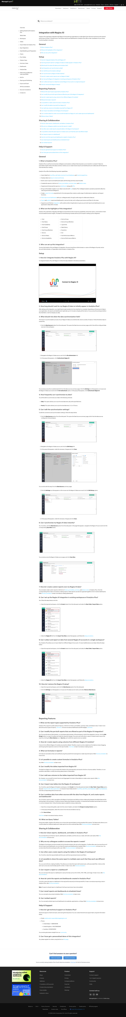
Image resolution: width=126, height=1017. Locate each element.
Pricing (93, 8)
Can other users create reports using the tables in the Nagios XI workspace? (60, 128)
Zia (71, 188)
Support (99, 8)
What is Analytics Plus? (46, 47)
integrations (57, 203)
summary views (72, 183)
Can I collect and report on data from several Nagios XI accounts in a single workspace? (63, 81)
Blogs (41, 975)
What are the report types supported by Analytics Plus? (55, 91)
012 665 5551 (78, 4)
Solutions (73, 8)
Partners (107, 4)
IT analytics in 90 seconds (47, 984)
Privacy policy (72, 1006)
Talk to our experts (55, 957)
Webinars (42, 981)
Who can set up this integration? (49, 52)
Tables (21, 41)
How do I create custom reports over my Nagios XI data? (55, 76)
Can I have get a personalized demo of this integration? (55, 152)
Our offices (64, 1009)
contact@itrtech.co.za (89, 4)
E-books (42, 978)
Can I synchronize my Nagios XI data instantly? (52, 73)
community (63, 932)
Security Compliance (25, 89)
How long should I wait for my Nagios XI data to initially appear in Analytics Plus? (61, 62)
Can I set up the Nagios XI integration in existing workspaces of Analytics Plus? (60, 79)
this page (66, 939)
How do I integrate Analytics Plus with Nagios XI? (53, 60)
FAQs (90, 984)
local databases (92, 788)
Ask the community (70, 957)
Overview (58, 8)
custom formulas (49, 193)
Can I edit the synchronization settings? (51, 70)
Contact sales (54, 1009)
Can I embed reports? (46, 142)
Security (55, 1006)
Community (92, 981)
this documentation (47, 593)
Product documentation (46, 987)
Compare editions (69, 981)
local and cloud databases (67, 175)
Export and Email (24, 83)
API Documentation (25, 86)
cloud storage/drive (82, 175)
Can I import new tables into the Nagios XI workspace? (54, 110)
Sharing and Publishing (26, 80)
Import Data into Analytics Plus (27, 44)
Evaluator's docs (44, 993)
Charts (21, 54)
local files (52, 175)
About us (30, 1006)
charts (60, 183)
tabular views (82, 183)
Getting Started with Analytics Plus (27, 31)
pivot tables (65, 183)
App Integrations (24, 47)
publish (49, 200)
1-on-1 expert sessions (95, 978)
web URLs (84, 788)
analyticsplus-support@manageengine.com (55, 918)
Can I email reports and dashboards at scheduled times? (55, 139)
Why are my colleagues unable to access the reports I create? (56, 126)
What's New (23, 35)
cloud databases (103, 788)
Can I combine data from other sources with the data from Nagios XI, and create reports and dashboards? (67, 113)
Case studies (43, 990)
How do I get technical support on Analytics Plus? (53, 149)
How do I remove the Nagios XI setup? (50, 84)
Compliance (63, 1006)
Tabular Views (23, 60)
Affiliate (112, 4)
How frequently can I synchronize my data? (52, 68)
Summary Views (24, 63)
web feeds (57, 175)
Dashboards (23, 66)
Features (65, 8)
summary (77, 590)
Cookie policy (82, 1006)
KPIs (74, 186)
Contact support (93, 975)
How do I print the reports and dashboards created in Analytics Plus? (58, 137)
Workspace (23, 38)
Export (43, 200)
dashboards (64, 186)
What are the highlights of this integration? (51, 50)
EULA (37, 1006)
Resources (81, 8)
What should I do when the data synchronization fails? (54, 65)
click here (58, 727)
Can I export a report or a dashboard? (50, 134)
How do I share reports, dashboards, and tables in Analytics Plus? (57, 123)
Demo (88, 8)
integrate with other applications (51, 788)
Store (102, 4)
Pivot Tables (23, 57)
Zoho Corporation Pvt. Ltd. (60, 1013)
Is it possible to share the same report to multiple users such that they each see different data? (64, 131)
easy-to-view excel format (57, 177)
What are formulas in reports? (48, 99)
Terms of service (45, 1006)
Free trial (109, 8)
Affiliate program (93, 1006)
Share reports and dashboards (49, 197)
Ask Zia (22, 77)
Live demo (67, 987)
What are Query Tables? (47, 116)
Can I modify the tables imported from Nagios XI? (53, 105)
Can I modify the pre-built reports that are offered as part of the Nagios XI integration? (62, 94)
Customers (68, 975)
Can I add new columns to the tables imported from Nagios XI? (57, 108)
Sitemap (67, 990)
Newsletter (45, 1009)
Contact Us (23, 92)
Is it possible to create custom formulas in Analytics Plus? (55, 102)
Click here (71, 746)
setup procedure (89, 636)
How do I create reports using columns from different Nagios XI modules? (59, 97)
